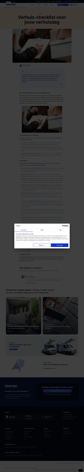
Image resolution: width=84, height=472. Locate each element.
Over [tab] (60, 229)
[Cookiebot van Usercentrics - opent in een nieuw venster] (63, 226)
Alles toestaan (60, 245)
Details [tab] (42, 229)
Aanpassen (41, 245)
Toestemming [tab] (23, 229)
